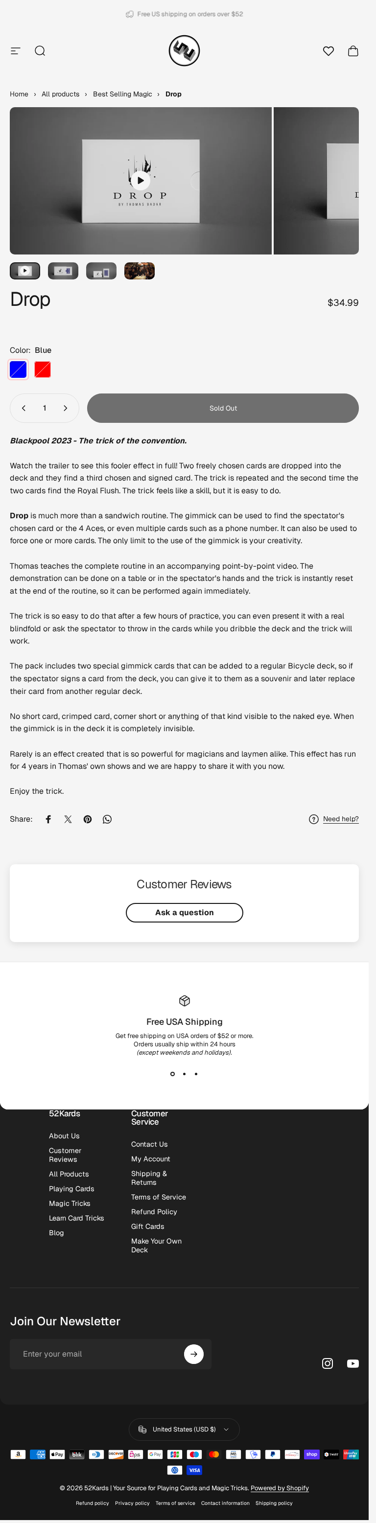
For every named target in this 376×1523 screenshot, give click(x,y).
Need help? (341, 819)
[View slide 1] (173, 1074)
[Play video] (140, 180)
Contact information (225, 1503)
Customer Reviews (65, 1155)
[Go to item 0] (25, 270)
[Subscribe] (194, 1354)
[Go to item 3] (63, 270)
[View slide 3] (196, 1074)
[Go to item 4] (101, 270)
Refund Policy (154, 1211)
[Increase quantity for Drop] (67, 408)
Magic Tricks (70, 1203)
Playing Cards (71, 1188)
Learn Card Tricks (76, 1218)
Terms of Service (158, 1197)
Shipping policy (274, 1503)
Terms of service (175, 1503)
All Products (69, 1174)
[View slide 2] (184, 1074)
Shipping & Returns (149, 1178)
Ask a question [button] (184, 912)
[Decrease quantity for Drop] (21, 408)
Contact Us (149, 1144)
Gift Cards (147, 1226)
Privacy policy (132, 1503)
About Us (64, 1135)
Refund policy (92, 1503)
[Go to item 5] (139, 270)
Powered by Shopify (280, 1488)
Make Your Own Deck (156, 1245)
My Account (150, 1158)
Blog (56, 1232)
